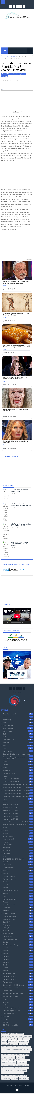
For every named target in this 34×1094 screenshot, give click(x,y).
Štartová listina (7, 982)
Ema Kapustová (12, 1041)
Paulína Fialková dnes (7, 1060)
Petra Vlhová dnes (22, 1062)
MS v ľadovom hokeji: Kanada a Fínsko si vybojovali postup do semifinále (19, 543)
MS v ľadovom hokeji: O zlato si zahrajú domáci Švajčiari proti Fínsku (21, 504)
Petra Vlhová (13, 1062)
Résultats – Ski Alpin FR (10, 890)
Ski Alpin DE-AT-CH (9, 919)
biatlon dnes (26, 1039)
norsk (4, 856)
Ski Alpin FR (6, 922)
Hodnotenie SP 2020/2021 (11, 779)
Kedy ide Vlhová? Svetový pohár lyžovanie (12, 1049)
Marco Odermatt (26, 1052)
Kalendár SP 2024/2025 (10, 816)
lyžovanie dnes (16, 1052)
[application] (17, 616)
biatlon (19, 1039)
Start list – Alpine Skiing (10, 945)
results (5, 896)
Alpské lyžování (8, 725)
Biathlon (5, 734)
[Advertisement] (17, 33)
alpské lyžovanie (6, 1036)
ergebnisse (22, 73)
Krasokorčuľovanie (8, 839)
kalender (5, 827)
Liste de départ (7, 845)
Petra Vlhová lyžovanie (7, 1065)
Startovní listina (7, 991)
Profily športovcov (8, 868)
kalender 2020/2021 (9, 836)
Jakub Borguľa (14, 1044)
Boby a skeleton (8, 751)
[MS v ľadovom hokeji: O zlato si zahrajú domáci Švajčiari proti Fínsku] (6, 512)
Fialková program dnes (23, 1041)
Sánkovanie (6, 908)
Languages (5, 76)
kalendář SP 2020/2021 (10, 807)
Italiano (5, 802)
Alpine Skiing (7, 720)
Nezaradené (6, 847)
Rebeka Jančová (6, 1073)
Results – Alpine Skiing (10, 899)
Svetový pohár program (7, 1075)
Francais (5, 776)
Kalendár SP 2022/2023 (10, 813)
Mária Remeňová (25, 1054)
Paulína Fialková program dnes (21, 1060)
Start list (5, 942)
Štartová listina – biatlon (10, 988)
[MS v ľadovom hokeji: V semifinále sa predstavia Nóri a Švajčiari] (6, 531)
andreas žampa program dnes (9, 1039)
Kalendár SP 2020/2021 (10, 805)
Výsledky (6, 1002)
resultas (5, 873)
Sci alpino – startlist (9, 913)
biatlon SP (4, 1041)
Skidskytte (6, 928)
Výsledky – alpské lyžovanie (11, 1011)
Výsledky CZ (7, 1016)
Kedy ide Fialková (6, 1046)
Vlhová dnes (15, 1078)
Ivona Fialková (5, 1044)
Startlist (5, 948)
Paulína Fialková (20, 1057)
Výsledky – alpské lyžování (11, 1008)
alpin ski (5, 717)
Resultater (6, 882)
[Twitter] (20, 6)
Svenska (5, 999)
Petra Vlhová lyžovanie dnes (21, 1065)
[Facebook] (14, 6)
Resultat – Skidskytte (9, 879)
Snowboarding (7, 936)
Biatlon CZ (6, 748)
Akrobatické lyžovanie (9, 714)
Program (5, 870)
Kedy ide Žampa (27, 1049)
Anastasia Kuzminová (17, 1036)
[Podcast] (17, 665)
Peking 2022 (7, 865)
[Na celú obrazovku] (29, 622)
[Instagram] (24, 6)
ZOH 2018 (6, 1019)
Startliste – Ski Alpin (9, 976)
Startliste (6, 965)
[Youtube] (17, 6)
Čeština (5, 762)
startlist (5, 950)
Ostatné (5, 862)
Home (4, 56)
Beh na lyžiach (7, 731)
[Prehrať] (5, 622)
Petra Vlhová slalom (22, 1070)
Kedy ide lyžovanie (16, 1046)
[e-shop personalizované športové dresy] (17, 569)
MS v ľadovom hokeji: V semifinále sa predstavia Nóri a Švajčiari (21, 524)
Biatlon (5, 745)
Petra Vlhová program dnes (8, 1070)
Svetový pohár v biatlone (20, 1075)
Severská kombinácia (9, 916)
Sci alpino (6, 910)
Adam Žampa (5, 1033)
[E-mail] (10, 6)
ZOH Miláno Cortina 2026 (10, 1025)
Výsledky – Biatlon (8, 1013)
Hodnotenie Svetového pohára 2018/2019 (16, 793)
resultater (6, 885)
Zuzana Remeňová (24, 1078)
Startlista (6, 959)
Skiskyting (6, 930)
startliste (6, 970)
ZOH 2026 (6, 1022)
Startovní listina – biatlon (10, 996)
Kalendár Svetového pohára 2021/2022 (15, 825)
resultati (5, 888)
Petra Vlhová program (23, 1067)
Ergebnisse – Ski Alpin (10, 773)
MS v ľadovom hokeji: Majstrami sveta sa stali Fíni (20, 490)
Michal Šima (5, 1054)
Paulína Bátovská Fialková (8, 1057)
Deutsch (15, 73)
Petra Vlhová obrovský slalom (9, 1067)
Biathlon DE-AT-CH (11, 56)
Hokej (5, 799)
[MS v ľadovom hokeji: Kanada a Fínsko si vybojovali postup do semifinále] (6, 549)
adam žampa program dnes (16, 1033)
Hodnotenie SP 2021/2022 (11, 782)
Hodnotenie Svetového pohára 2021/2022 (16, 796)
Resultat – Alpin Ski (9, 876)
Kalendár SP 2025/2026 (10, 819)
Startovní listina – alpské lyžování (13, 993)
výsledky (6, 1005)
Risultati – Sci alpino (9, 905)
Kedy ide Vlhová (26, 1046)
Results (5, 893)
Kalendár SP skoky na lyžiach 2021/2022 (15, 822)
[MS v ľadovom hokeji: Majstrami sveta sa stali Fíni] (6, 495)
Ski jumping (6, 925)
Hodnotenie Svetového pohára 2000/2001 (16, 784)
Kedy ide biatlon (23, 1044)
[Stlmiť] (26, 622)
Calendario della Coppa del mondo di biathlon (17, 754)
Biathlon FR (6, 742)
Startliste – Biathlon (9, 973)
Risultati (5, 902)
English (5, 767)
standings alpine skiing (10, 939)
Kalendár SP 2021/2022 (10, 810)
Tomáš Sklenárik (6, 1078)
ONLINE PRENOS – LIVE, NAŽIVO (13, 859)
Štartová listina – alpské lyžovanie (13, 985)
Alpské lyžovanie (8, 728)
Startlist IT (6, 956)
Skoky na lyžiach (8, 933)
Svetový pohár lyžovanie (17, 1073)
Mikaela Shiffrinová (14, 1054)
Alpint (5, 722)
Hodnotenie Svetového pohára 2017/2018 (16, 787)
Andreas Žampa (28, 1036)
